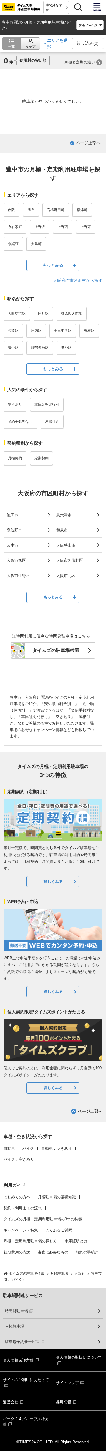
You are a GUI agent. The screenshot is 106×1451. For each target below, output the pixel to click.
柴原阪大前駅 (71, 314)
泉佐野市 (14, 530)
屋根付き (52, 421)
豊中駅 (13, 348)
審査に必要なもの (53, 1252)
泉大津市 (64, 515)
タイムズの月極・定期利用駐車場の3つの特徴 (43, 1219)
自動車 (9, 1148)
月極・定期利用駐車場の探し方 (30, 1241)
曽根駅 (89, 331)
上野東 (85, 227)
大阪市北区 (65, 575)
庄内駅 (36, 331)
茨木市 (12, 545)
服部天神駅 (40, 348)
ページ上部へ (88, 142)
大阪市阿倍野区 (69, 560)
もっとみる (53, 265)
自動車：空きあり (56, 1148)
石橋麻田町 (55, 210)
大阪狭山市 (65, 545)
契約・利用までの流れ (23, 1208)
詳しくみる (53, 881)
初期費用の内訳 (17, 1252)
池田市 (12, 515)
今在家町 (15, 227)
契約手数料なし (20, 421)
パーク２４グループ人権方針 (26, 1422)
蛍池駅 (66, 348)
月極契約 (15, 458)
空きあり (15, 404)
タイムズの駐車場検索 (56, 650)
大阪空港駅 (17, 314)
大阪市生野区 (18, 575)
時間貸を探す (54, 7)
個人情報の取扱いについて (79, 1357)
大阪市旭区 (16, 560)
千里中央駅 (63, 331)
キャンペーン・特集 (21, 1230)
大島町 (36, 244)
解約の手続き (87, 1252)
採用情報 (63, 1402)
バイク (28, 1148)
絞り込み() (88, 43)
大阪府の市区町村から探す (77, 280)
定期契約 (41, 458)
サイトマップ (67, 1382)
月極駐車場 (14, 1326)
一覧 (11, 46)
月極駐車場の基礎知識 (57, 1197)
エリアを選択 (57, 43)
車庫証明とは (75, 1241)
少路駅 (13, 331)
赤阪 (11, 210)
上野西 (62, 227)
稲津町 (82, 210)
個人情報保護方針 (18, 1360)
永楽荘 (13, 244)
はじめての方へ (17, 1197)
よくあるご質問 (58, 1230)
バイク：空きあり (19, 1159)
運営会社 (10, 1402)
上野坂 (39, 227)
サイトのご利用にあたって (26, 1380)
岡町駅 (43, 314)
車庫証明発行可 (46, 404)
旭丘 (30, 210)
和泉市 (62, 530)
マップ (30, 46)
